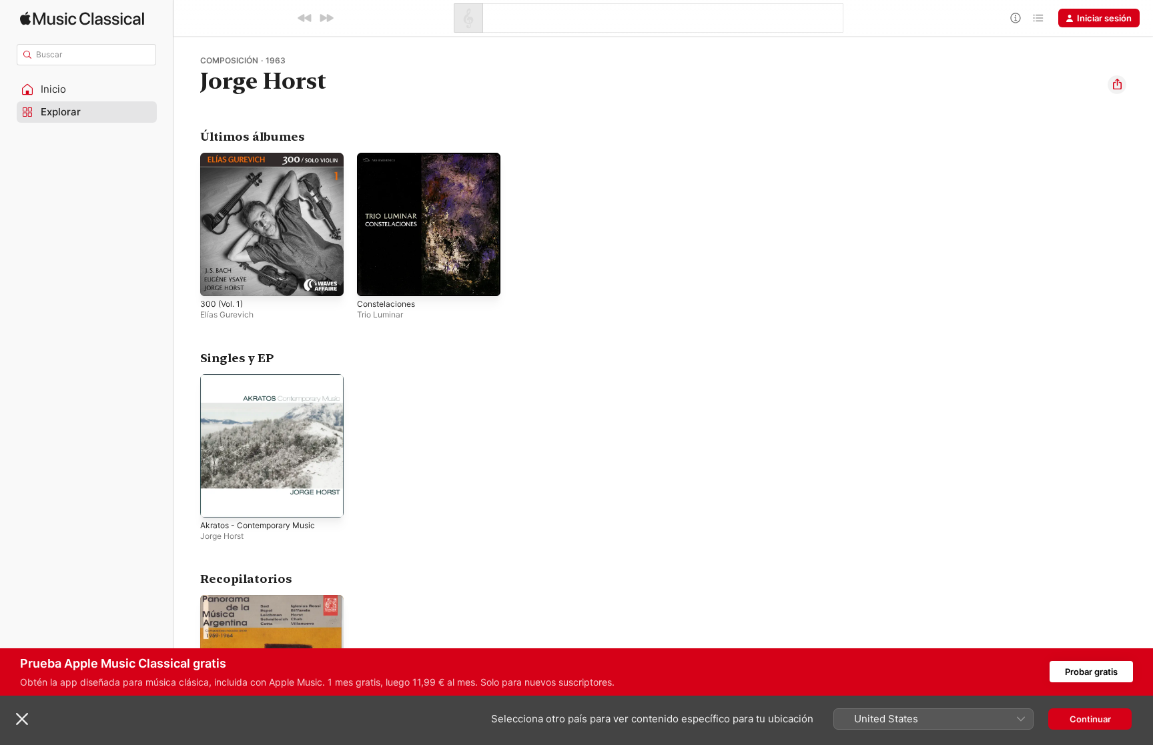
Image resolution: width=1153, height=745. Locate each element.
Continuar (1090, 719)
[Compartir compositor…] (1117, 84)
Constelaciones (389, 158)
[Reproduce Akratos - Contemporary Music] (217, 500)
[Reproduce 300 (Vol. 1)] (217, 279)
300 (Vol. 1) (224, 158)
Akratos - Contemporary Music (264, 379)
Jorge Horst (222, 535)
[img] (82, 18)
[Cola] (1038, 18)
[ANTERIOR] (305, 18)
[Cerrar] (22, 719)
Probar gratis (1091, 671)
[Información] (1015, 18)
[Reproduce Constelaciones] (374, 279)
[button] (86, 89)
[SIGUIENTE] (326, 18)
